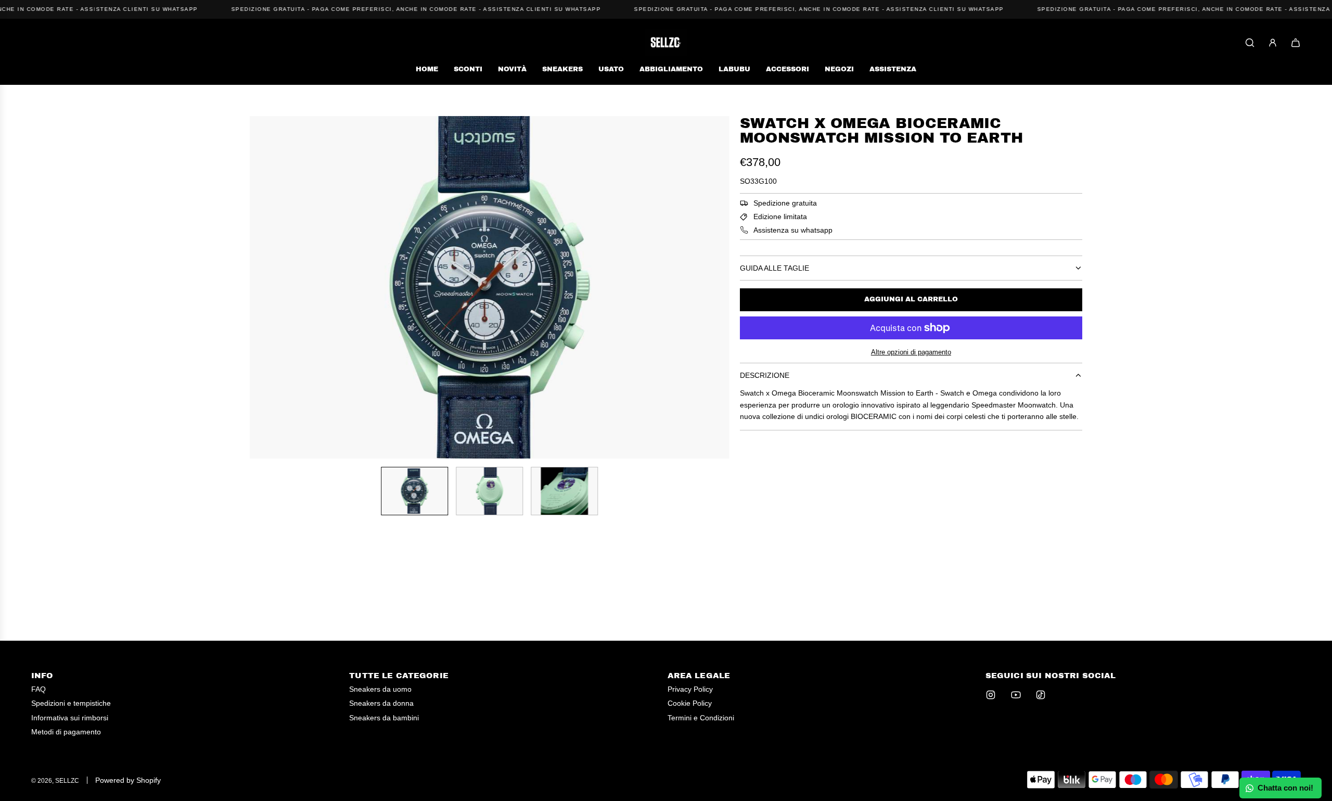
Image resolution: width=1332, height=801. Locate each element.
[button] (258, 287)
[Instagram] (990, 694)
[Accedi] (1272, 42)
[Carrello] (1295, 42)
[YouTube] (1015, 694)
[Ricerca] (1249, 42)
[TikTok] (1040, 694)
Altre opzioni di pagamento (911, 352)
